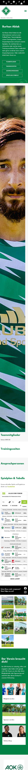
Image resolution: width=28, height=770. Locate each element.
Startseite (3, 17)
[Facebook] (25, 588)
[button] (25, 11)
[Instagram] (25, 592)
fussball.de (11, 486)
